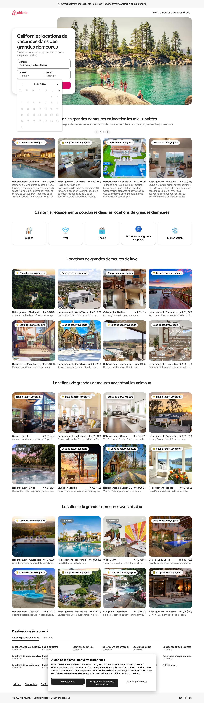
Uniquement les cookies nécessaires (102, 683)
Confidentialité (40, 698)
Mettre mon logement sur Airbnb (171, 12)
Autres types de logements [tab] (25, 637)
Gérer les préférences (136, 681)
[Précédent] (96, 132)
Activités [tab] (48, 637)
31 (22, 127)
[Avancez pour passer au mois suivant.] (57, 84)
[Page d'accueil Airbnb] (19, 12)
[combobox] (43, 65)
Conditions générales (61, 698)
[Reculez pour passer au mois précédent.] (22, 84)
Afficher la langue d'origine (133, 4)
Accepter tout (68, 681)
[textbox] (30, 76)
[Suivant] (107, 132)
